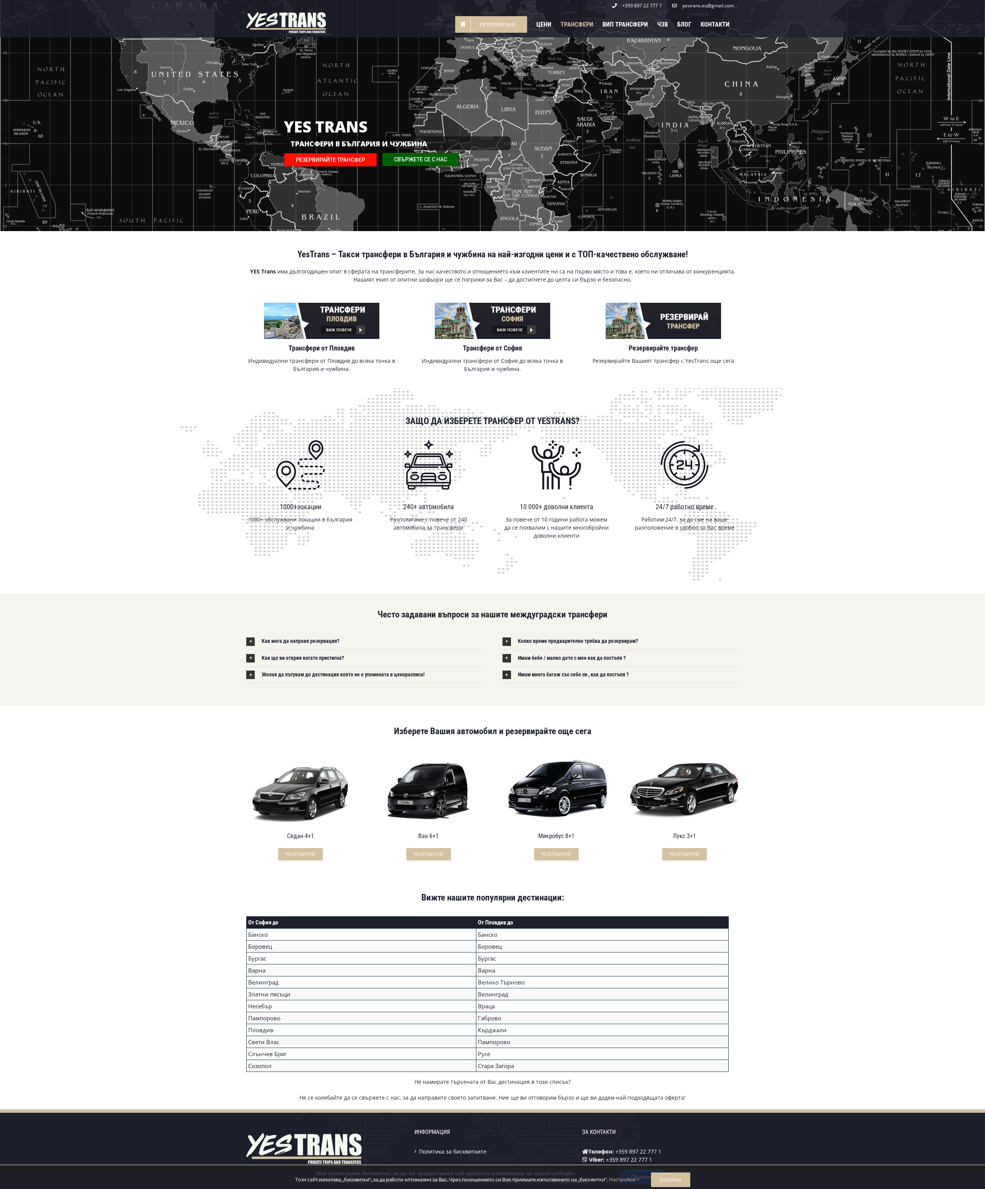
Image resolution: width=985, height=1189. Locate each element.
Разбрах (670, 1179)
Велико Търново (501, 982)
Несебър (260, 1006)
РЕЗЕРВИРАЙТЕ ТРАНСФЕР (330, 160)
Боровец (260, 946)
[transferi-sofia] (492, 305)
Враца (486, 1006)
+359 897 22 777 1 (638, 1151)
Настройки (622, 1179)
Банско (258, 934)
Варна (256, 970)
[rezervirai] (663, 305)
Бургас (257, 958)
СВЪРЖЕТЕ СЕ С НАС (420, 159)
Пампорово (264, 1018)
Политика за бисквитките (452, 1151)
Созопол (260, 1066)
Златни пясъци (269, 994)
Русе (484, 1054)
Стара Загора (496, 1066)
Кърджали (492, 1030)
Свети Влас (263, 1042)
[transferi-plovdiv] (321, 305)
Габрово (489, 1018)
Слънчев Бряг (267, 1054)
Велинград (263, 982)
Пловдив (261, 1030)
